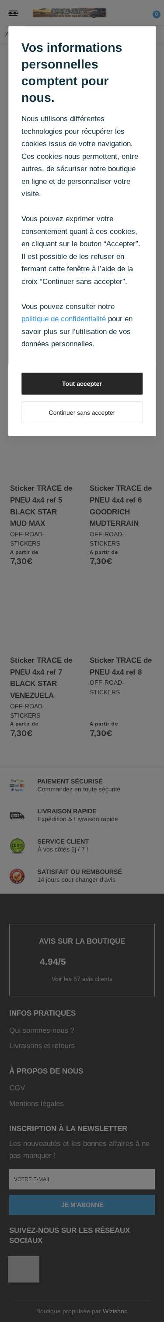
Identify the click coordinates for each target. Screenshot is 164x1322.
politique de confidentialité (63, 319)
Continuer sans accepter (82, 412)
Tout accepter (82, 383)
